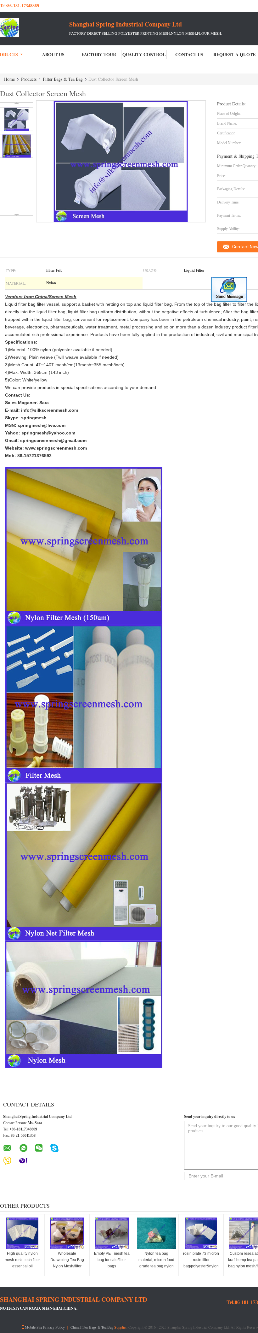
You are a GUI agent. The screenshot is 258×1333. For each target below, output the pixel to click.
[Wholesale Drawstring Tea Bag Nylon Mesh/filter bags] (67, 1233)
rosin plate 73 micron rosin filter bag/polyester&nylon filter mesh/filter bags (201, 1263)
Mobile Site (33, 1327)
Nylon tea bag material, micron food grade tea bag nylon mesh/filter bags (156, 1263)
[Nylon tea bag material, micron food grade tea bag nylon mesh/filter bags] (156, 1233)
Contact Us (189, 54)
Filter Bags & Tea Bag (63, 79)
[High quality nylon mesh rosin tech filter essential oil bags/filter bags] (22, 1233)
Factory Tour (98, 54)
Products (28, 79)
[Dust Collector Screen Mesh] (16, 119)
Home (9, 79)
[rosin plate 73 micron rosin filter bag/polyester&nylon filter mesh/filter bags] (201, 1233)
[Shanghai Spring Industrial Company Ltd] (34, 27)
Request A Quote (234, 54)
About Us (53, 54)
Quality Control (143, 54)
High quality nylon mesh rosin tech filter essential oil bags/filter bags (22, 1263)
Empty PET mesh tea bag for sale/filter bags (112, 1259)
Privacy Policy (54, 1327)
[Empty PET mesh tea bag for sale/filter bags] (112, 1233)
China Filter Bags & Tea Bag (91, 1327)
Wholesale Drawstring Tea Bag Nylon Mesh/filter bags (67, 1263)
